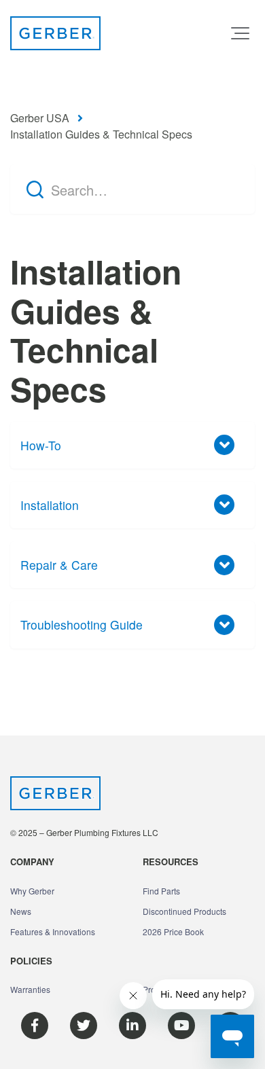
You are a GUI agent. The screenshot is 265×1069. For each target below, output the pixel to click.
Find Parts (161, 890)
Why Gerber (32, 890)
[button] (240, 33)
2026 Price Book (173, 931)
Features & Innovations (52, 931)
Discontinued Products (184, 911)
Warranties (30, 989)
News (20, 911)
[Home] (55, 33)
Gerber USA (39, 118)
